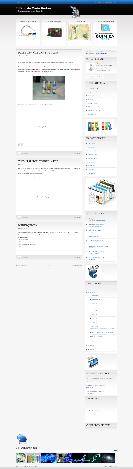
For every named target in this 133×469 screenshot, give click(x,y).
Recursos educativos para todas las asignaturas (100, 242)
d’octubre (94, 303)
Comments (114, 467)
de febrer (94, 326)
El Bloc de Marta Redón (33, 8)
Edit (23, 2)
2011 (91, 289)
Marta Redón (101, 63)
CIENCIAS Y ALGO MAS (96, 240)
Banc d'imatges (91, 173)
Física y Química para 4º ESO (96, 258)
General (21, 164)
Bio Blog (91, 219)
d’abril (93, 318)
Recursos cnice (91, 147)
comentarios (25, 153)
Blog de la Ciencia (93, 236)
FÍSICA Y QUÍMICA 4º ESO (97, 252)
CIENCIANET (91, 169)
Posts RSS (98, 2)
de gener (94, 341)
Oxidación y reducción (94, 253)
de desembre (95, 295)
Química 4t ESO (23, 228)
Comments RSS (107, 2)
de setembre (94, 307)
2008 (91, 349)
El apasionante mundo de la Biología (98, 246)
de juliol (93, 311)
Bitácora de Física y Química (96, 224)
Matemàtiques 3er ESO (93, 107)
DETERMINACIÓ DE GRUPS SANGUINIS (38, 52)
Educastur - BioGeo (92, 154)
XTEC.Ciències (91, 143)
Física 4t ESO (91, 95)
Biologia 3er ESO (23, 55)
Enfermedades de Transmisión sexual (97, 220)
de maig (93, 314)
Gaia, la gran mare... (93, 232)
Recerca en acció (92, 151)
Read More (76, 154)
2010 (91, 292)
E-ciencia (90, 162)
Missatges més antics (77, 265)
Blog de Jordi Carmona (95, 230)
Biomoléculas (92, 247)
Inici (49, 265)
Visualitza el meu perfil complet (103, 70)
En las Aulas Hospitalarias (95, 226)
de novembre (95, 299)
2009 (91, 346)
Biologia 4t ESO (92, 92)
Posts (106, 467)
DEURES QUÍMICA (27, 225)
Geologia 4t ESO (92, 103)
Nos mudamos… (93, 259)
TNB (36, 467)
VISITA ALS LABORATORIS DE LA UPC (38, 161)
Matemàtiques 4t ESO (93, 110)
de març (93, 322)
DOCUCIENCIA (92, 165)
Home (18, 2)
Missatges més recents (21, 265)
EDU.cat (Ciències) (92, 158)
